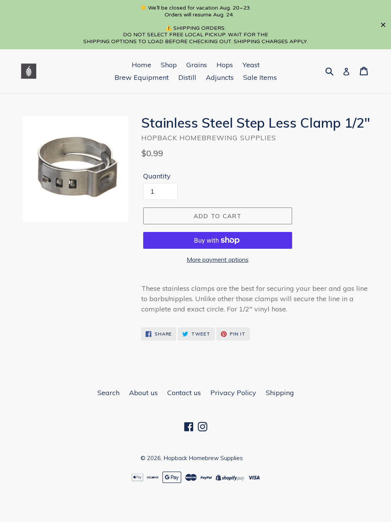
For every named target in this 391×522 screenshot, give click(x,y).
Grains (196, 64)
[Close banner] (383, 25)
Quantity (157, 176)
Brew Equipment (142, 77)
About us (143, 392)
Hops (225, 64)
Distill (187, 77)
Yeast (251, 64)
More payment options (218, 259)
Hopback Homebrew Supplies (203, 458)
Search (108, 392)
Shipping (280, 392)
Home (141, 64)
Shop (169, 64)
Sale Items (260, 77)
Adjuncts (220, 77)
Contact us (184, 392)
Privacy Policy (233, 392)
